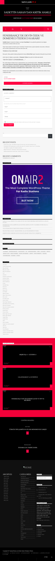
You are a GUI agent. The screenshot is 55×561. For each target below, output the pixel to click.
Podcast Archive (6, 308)
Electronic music (24, 496)
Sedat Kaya (23, 525)
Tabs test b (5, 327)
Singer (44, 253)
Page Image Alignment (7, 301)
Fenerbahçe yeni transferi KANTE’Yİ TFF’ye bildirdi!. (27, 399)
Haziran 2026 (6, 478)
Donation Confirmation (7, 276)
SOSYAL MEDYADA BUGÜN (27, 529)
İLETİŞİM (5, 291)
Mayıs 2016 (6, 500)
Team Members (6, 329)
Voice (18, 255)
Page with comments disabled (8, 307)
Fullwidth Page (6, 285)
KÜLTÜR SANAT (24, 512)
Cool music (21, 251)
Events (4, 283)
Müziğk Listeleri (41, 534)
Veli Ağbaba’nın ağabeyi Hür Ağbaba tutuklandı (13, 147)
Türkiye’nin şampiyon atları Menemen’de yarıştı (27, 429)
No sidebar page (6, 298)
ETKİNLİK (23, 498)
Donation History (6, 279)
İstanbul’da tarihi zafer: (27, 447)
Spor (27, 8)
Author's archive (27, 83)
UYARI (22, 535)
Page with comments (7, 305)
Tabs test (4, 325)
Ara (3, 133)
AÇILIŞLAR (23, 476)
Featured (22, 504)
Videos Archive (6, 334)
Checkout (4, 274)
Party (31, 253)
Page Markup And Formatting (8, 303)
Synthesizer (6, 255)
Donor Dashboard (6, 281)
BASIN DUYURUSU (25, 480)
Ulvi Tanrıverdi (27, 18)
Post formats (37, 253)
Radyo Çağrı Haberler (7, 315)
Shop (4, 320)
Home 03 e (5, 288)
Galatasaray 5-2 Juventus (28, 377)
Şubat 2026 (6, 485)
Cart (3, 273)
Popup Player (5, 310)
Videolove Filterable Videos (8, 330)
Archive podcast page (7, 266)
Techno (13, 255)
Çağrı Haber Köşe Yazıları (26, 488)
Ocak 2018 (6, 498)
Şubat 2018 (6, 496)
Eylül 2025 (6, 493)
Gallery (43, 251)
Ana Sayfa (5, 264)
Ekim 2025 (6, 491)
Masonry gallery (6, 293)
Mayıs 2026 (6, 480)
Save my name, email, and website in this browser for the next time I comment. (23, 122)
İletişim (39, 536)
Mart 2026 (6, 483)
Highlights (23, 506)
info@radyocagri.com (42, 492)
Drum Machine (32, 251)
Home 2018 (5, 290)
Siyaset (22, 527)
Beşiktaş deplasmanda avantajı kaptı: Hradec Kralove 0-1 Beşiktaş (16, 151)
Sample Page (5, 317)
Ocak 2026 (6, 486)
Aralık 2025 (6, 488)
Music (22, 516)
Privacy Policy (5, 312)
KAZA (22, 508)
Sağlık (22, 523)
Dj (26, 251)
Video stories (23, 537)
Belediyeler (23, 486)
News (22, 518)
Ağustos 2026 (6, 476)
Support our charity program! (8, 324)
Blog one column (6, 269)
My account (5, 296)
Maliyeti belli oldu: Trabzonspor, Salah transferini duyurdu (15, 149)
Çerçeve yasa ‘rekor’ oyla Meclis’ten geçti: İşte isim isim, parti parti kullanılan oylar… (20, 144)
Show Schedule (6, 322)
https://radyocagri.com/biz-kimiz (43, 520)
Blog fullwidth (5, 268)
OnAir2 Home (5, 300)
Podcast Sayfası (41, 529)
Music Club (6, 253)
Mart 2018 (6, 495)
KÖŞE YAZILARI (24, 510)
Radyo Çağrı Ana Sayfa (7, 313)
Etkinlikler (23, 500)
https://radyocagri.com (43, 487)
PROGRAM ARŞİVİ (42, 531)
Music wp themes (23, 253)
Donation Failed (6, 278)
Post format (23, 521)
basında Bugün (23, 484)
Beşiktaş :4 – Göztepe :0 (27, 354)
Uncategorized (23, 533)
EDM (38, 251)
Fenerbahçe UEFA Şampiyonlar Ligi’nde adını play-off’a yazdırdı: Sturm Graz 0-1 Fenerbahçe (22, 146)
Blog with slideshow (6, 271)
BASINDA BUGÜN (13, 251)
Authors (5, 251)
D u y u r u (23, 490)
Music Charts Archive (7, 295)
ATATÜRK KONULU (25, 478)
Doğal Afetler (23, 494)
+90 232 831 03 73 (41, 489)
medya (22, 514)
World (22, 539)
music (48, 251)
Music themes (14, 253)
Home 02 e (5, 286)
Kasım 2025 (6, 490)
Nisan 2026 (6, 481)
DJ (21, 492)
